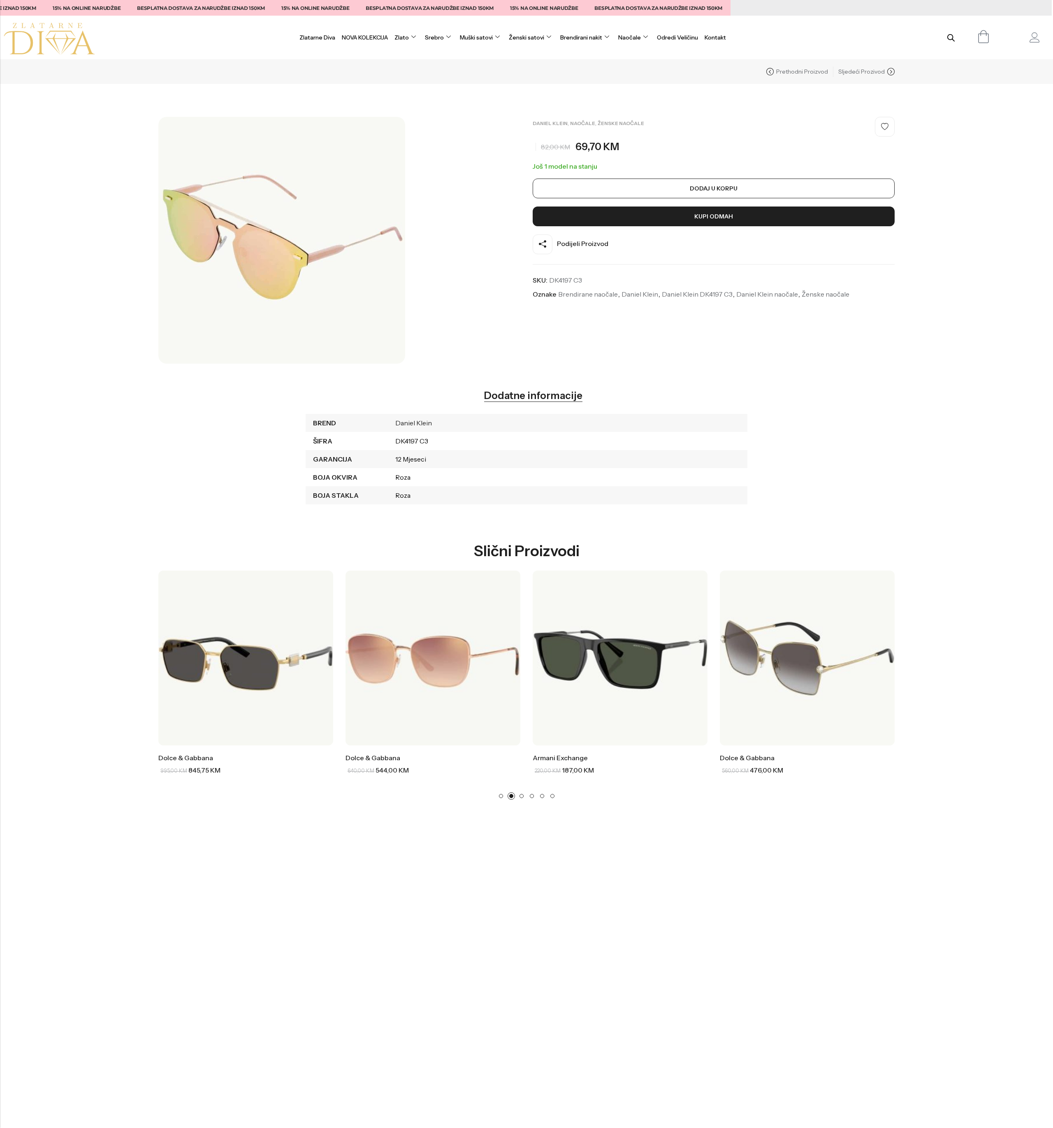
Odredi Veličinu (677, 37)
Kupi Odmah (713, 216)
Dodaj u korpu (714, 188)
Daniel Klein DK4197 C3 (697, 294)
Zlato (401, 37)
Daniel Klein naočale (767, 294)
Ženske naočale (621, 123)
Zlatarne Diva (317, 37)
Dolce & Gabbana (185, 758)
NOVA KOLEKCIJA (365, 37)
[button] (501, 796)
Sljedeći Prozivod (861, 71)
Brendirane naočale (588, 294)
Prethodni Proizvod (802, 71)
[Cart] (983, 36)
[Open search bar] (951, 37)
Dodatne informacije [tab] (533, 396)
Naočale (629, 37)
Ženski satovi (526, 37)
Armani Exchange (560, 758)
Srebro (434, 37)
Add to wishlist (885, 127)
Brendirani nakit (581, 37)
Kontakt (715, 37)
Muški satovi (476, 37)
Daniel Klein (550, 123)
